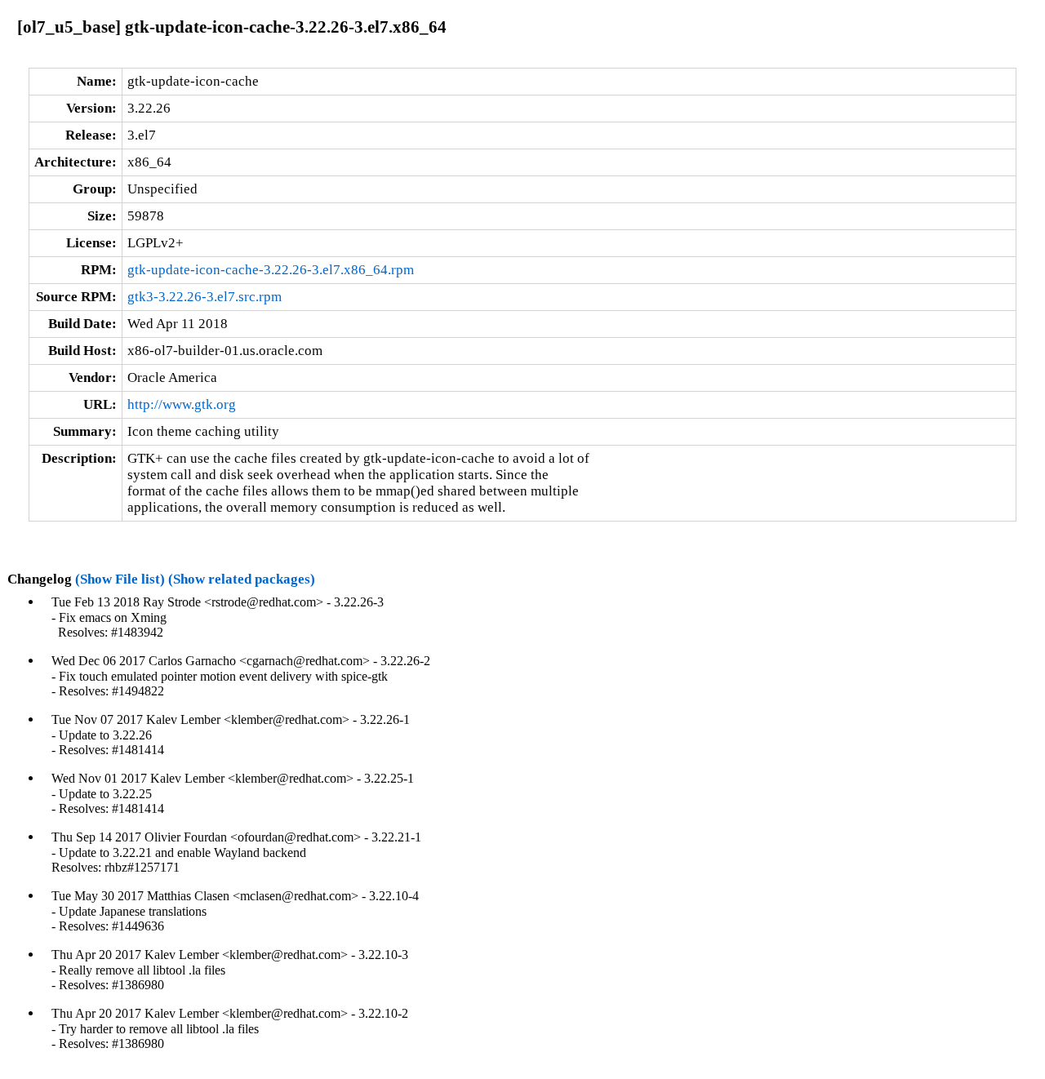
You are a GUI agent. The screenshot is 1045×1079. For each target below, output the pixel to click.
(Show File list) (120, 579)
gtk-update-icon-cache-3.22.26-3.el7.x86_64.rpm (270, 270)
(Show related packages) (241, 579)
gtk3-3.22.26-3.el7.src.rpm (204, 296)
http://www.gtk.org (181, 404)
